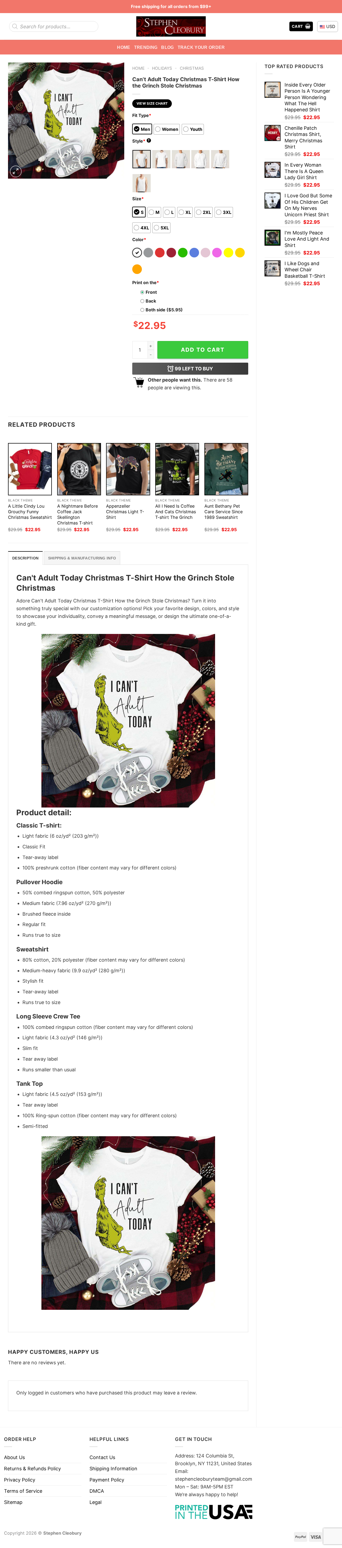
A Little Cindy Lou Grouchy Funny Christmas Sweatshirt (30, 511)
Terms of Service (23, 1491)
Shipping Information (113, 1468)
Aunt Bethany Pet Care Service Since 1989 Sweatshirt (223, 511)
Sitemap (13, 1502)
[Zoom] (16, 171)
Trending (146, 47)
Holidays (162, 68)
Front (151, 292)
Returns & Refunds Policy (32, 1468)
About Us (14, 1457)
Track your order (201, 47)
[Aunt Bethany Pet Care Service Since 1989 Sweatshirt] (226, 469)
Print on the (145, 282)
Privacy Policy (19, 1480)
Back (151, 301)
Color (139, 239)
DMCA (97, 1491)
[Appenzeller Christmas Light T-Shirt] (128, 469)
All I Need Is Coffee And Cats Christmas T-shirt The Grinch (175, 511)
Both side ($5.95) (164, 309)
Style (141, 141)
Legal (96, 1502)
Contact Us (102, 1457)
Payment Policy (107, 1480)
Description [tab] (25, 558)
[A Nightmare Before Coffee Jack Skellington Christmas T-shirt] (79, 469)
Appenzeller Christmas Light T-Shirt (125, 511)
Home (123, 47)
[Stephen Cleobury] (171, 26)
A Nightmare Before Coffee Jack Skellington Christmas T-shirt (77, 514)
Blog (167, 47)
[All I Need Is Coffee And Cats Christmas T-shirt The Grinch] (177, 469)
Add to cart (203, 349)
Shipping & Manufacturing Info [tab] (82, 558)
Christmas (192, 68)
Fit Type (141, 115)
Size (138, 198)
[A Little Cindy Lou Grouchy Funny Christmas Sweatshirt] (30, 469)
